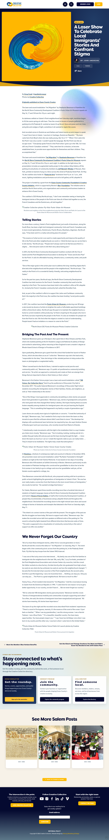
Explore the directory (89, 699)
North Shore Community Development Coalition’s (43, 160)
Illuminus (27, 454)
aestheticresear (40, 94)
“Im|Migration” (51, 157)
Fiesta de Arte (50, 174)
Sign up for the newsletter (19, 699)
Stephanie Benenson (67, 157)
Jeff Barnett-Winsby (65, 169)
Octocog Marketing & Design (71, 833)
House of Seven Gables (39, 496)
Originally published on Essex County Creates (39, 102)
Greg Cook (28, 94)
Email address (54, 812)
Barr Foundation (64, 185)
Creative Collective (37, 97)
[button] (65, 4)
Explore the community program (54, 699)
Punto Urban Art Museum (71, 160)
